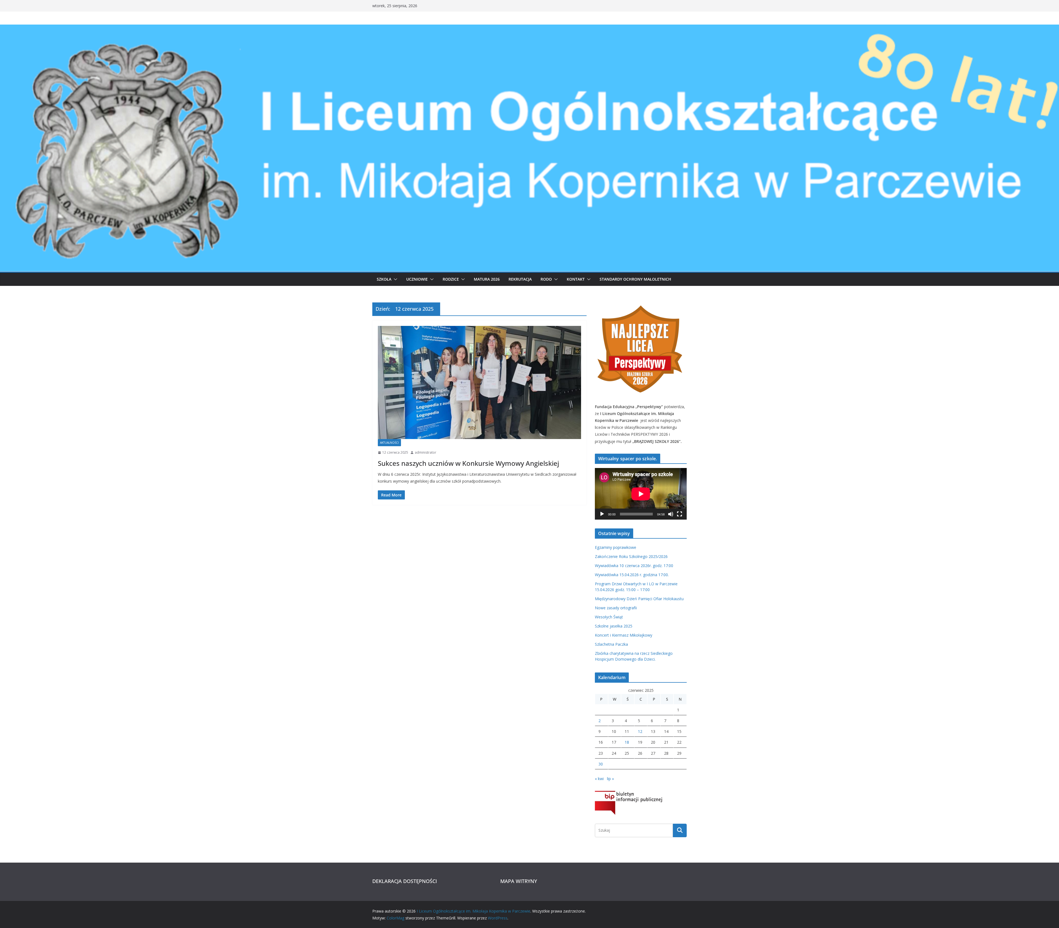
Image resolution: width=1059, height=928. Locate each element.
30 (600, 764)
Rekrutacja (520, 279)
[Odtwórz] (602, 514)
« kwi (599, 778)
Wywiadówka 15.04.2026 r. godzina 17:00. (632, 574)
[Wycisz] (670, 514)
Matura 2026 (487, 279)
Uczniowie (417, 279)
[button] (394, 279)
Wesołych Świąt (609, 616)
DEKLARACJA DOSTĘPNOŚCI (404, 881)
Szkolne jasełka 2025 (613, 626)
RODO (546, 279)
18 (627, 742)
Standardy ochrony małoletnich (635, 279)
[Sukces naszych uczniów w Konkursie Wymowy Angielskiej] (479, 382)
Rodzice (451, 279)
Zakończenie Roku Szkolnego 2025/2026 (631, 556)
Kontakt (576, 279)
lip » (610, 778)
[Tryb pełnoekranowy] (679, 514)
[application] (641, 494)
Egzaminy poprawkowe (615, 547)
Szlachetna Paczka (611, 644)
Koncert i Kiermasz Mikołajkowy (623, 635)
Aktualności (389, 443)
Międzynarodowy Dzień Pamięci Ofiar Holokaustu (639, 598)
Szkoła (384, 279)
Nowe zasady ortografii (616, 607)
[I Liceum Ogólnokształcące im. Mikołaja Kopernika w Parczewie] (529, 28)
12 (640, 731)
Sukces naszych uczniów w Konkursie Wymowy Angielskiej (468, 463)
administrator (425, 452)
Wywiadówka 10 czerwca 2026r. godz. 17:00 (634, 565)
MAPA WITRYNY (518, 881)
